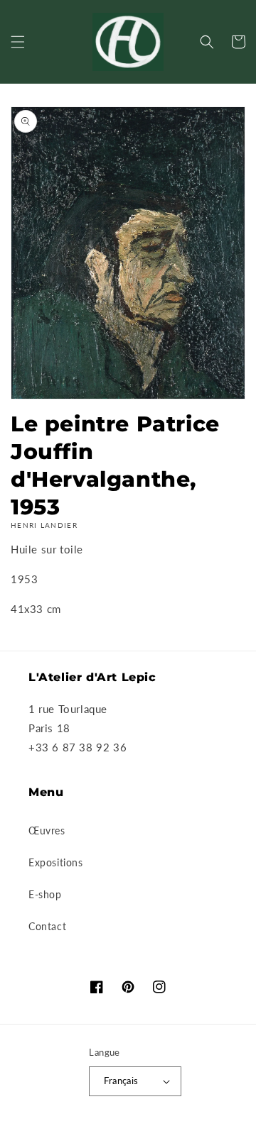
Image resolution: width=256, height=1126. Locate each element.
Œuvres (46, 830)
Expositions (55, 862)
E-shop (45, 894)
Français (121, 1080)
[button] (17, 41)
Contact (47, 926)
